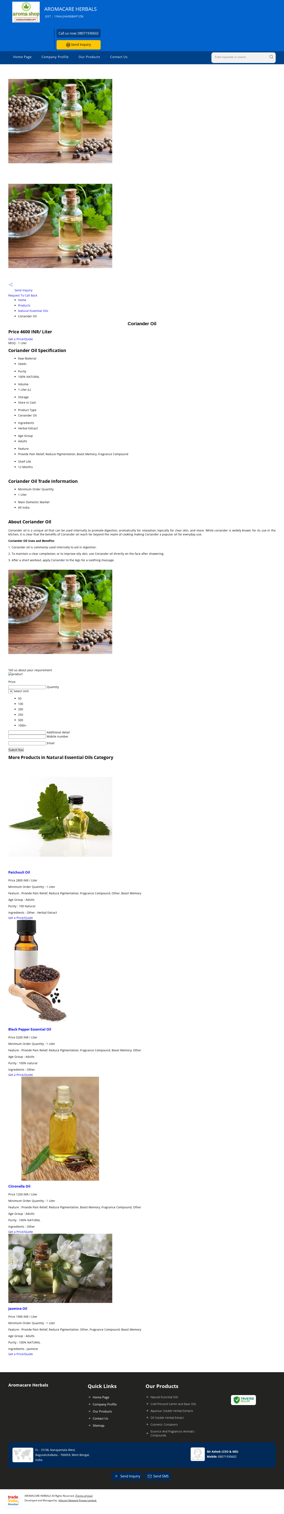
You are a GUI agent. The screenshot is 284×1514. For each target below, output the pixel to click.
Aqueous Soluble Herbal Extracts (172, 1411)
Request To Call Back (22, 295)
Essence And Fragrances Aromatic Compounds (173, 1433)
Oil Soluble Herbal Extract (167, 1418)
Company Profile (55, 57)
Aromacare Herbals (70, 12)
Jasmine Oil (17, 1308)
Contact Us (119, 57)
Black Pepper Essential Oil (29, 1029)
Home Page (22, 57)
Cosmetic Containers (164, 1424)
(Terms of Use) (84, 1496)
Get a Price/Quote (20, 339)
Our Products (89, 57)
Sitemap (98, 1425)
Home (22, 300)
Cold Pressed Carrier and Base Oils (173, 1404)
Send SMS (161, 1476)
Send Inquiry (80, 44)
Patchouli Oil (19, 872)
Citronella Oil (19, 1186)
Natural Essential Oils (33, 311)
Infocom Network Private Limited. (77, 1500)
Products (24, 305)
